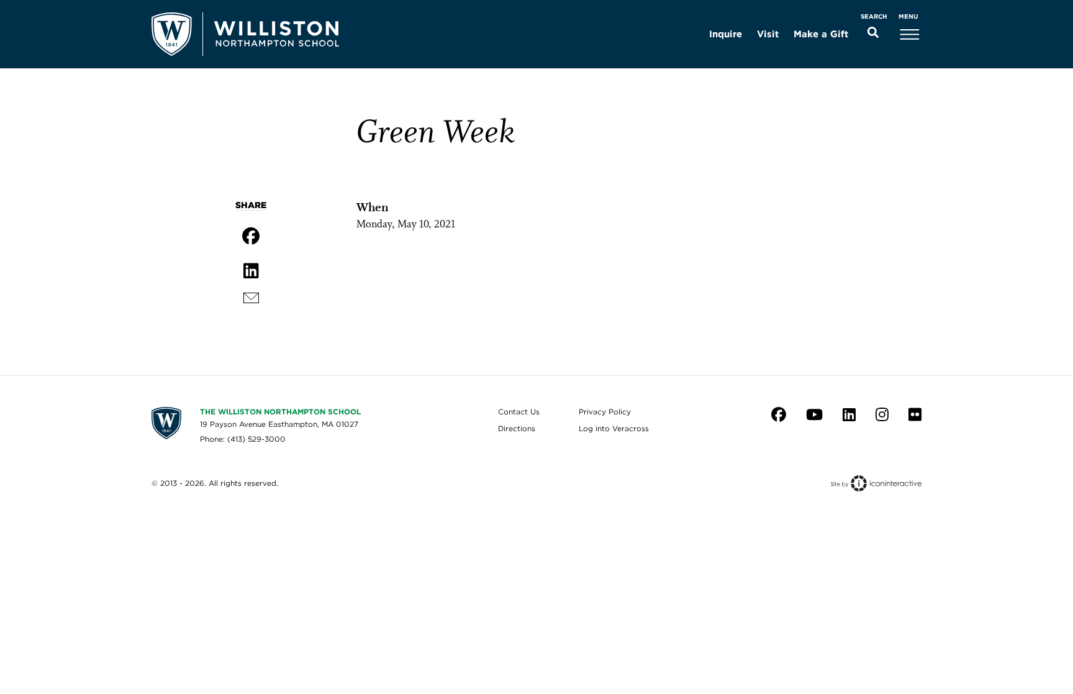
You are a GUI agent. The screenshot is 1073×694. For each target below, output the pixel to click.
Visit (768, 34)
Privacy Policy (605, 411)
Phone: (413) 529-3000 (243, 439)
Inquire (725, 34)
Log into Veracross (614, 428)
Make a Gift (821, 34)
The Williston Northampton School (280, 411)
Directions (516, 428)
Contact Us (519, 411)
